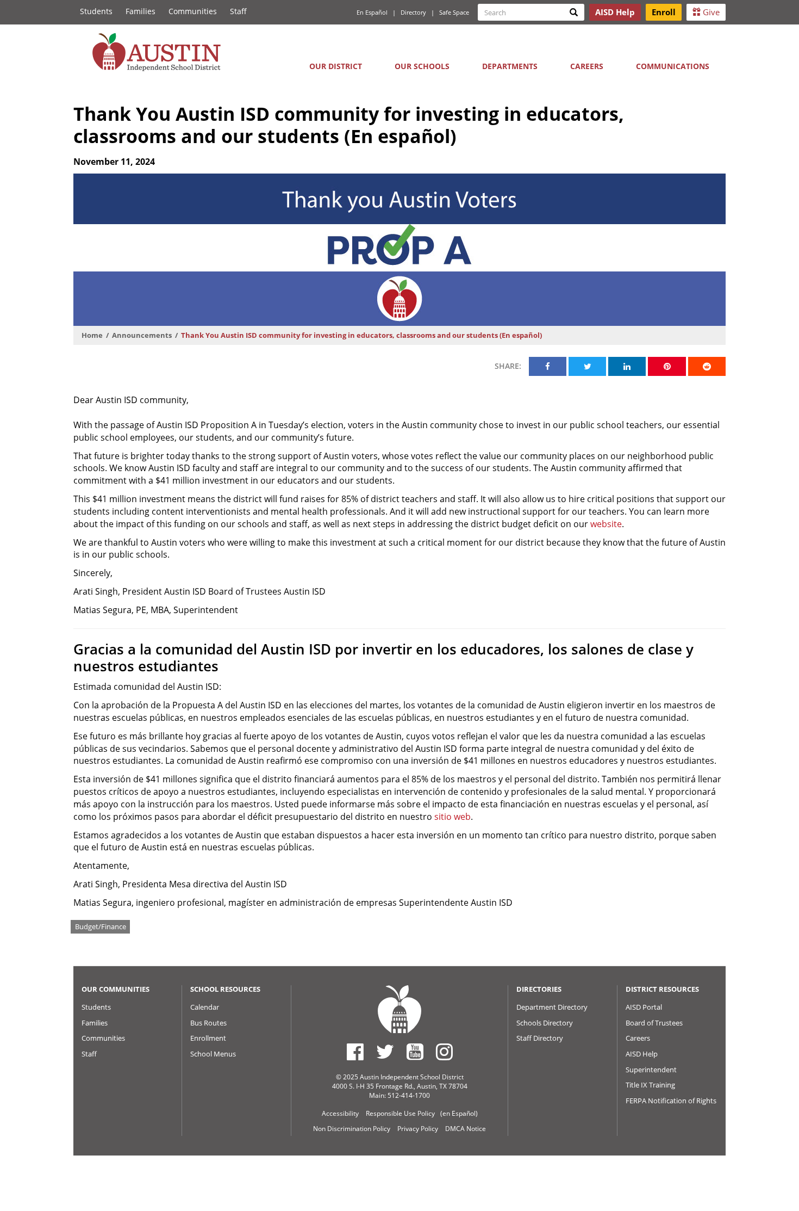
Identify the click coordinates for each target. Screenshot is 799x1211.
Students (96, 11)
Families (140, 11)
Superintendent (651, 1069)
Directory (413, 12)
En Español (372, 12)
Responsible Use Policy (400, 1113)
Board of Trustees (654, 1023)
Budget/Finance (100, 926)
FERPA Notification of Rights (671, 1100)
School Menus (213, 1054)
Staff (238, 11)
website (606, 524)
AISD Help (642, 1054)
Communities (192, 11)
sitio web (452, 817)
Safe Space (454, 12)
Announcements (142, 335)
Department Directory (552, 1007)
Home (92, 335)
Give (710, 12)
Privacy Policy (417, 1128)
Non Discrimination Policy (351, 1128)
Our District (335, 66)
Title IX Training (650, 1085)
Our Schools (422, 66)
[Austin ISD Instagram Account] (444, 1051)
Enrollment (208, 1038)
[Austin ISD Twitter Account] (385, 1051)
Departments (510, 66)
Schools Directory (544, 1023)
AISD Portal (644, 1007)
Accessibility (340, 1113)
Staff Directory (539, 1038)
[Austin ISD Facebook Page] (355, 1051)
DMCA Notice (465, 1128)
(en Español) (459, 1113)
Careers (586, 66)
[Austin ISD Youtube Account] (415, 1051)
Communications (672, 66)
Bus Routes (208, 1023)
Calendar (204, 1007)
